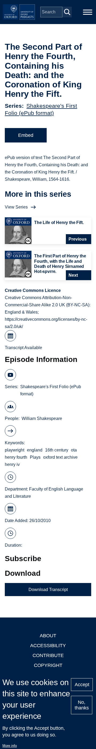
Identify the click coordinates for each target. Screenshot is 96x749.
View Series (16, 207)
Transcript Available (23, 347)
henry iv (12, 464)
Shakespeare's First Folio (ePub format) (50, 390)
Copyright (48, 665)
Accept (82, 684)
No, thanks (82, 705)
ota (74, 450)
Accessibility (48, 645)
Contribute (48, 655)
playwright (14, 450)
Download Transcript (48, 589)
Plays (35, 457)
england (34, 450)
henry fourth (16, 457)
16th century (56, 450)
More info (9, 746)
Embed (25, 135)
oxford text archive (60, 457)
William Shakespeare (42, 418)
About (48, 635)
